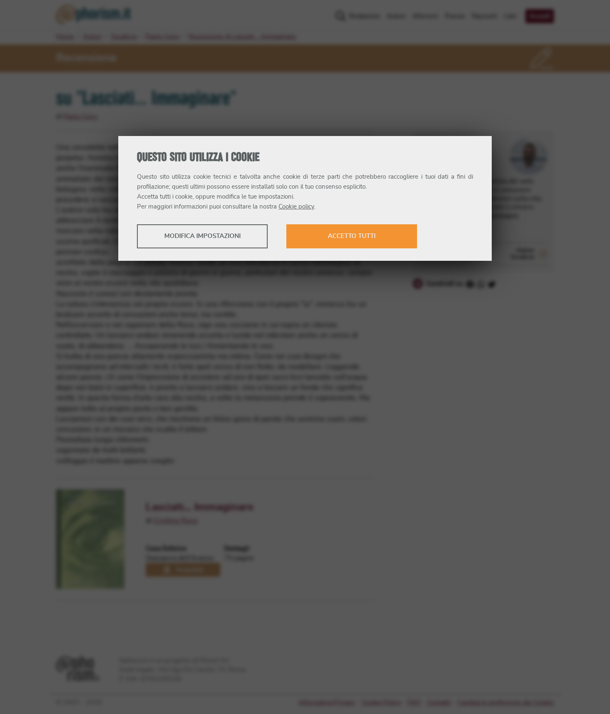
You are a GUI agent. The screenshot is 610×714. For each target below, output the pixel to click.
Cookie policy (296, 207)
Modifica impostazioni (202, 236)
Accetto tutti (352, 236)
